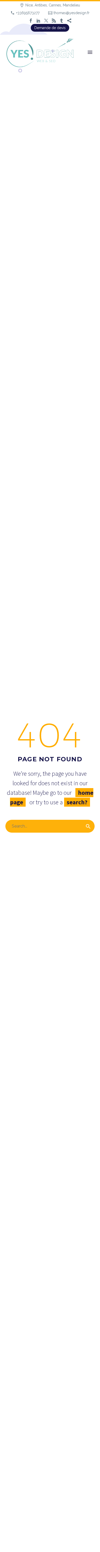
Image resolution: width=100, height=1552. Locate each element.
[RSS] (54, 21)
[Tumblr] (61, 21)
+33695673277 (27, 13)
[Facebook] (31, 21)
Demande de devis (50, 28)
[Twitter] (46, 21)
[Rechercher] (88, 826)
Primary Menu (90, 52)
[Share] (69, 21)
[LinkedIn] (38, 21)
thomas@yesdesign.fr (71, 13)
